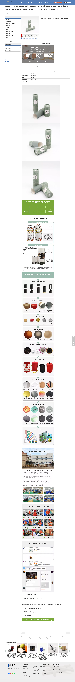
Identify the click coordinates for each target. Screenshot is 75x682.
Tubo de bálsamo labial (27, 676)
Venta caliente (8, 19)
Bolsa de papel (8, 39)
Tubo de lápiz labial (9, 29)
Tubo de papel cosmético (10, 25)
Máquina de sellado (9, 41)
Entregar (7, 61)
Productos (44, 669)
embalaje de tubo (59, 636)
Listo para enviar (8, 21)
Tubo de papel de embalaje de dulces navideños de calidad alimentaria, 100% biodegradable (53, 654)
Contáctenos (45, 673)
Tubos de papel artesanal (46, 636)
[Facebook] (9, 673)
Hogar (44, 666)
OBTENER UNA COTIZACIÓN (57, 2)
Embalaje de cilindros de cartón (36, 636)
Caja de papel (8, 27)
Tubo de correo (8, 33)
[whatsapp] (14, 673)
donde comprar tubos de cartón (26, 636)
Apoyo (44, 670)
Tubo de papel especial (9, 35)
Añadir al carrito (45, 25)
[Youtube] (11, 673)
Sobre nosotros (45, 667)
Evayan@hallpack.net (57, 668)
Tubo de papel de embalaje (10, 31)
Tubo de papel (54, 636)
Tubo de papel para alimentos (10, 23)
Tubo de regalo (8, 37)
